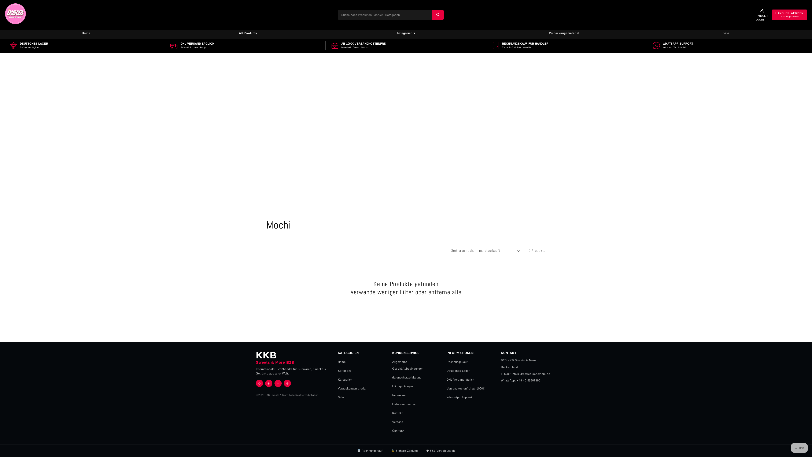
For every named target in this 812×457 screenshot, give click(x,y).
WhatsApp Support (459, 397)
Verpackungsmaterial (564, 33)
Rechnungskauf (457, 361)
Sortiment (344, 370)
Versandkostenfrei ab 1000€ (466, 388)
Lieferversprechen (404, 404)
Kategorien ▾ (406, 33)
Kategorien (345, 379)
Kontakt (397, 413)
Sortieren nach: (462, 250)
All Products (248, 33)
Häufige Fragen (402, 386)
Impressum (399, 395)
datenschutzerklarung (406, 377)
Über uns (398, 430)
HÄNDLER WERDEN (789, 15)
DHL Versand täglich (461, 379)
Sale (726, 33)
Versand (397, 422)
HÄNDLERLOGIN (762, 18)
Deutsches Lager (458, 370)
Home (86, 33)
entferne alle (445, 292)
